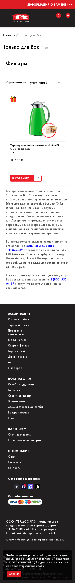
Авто (11, 362)
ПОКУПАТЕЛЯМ (19, 379)
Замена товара (18, 401)
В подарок (15, 368)
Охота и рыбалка (19, 319)
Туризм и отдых (18, 325)
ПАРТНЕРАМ (17, 429)
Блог (11, 418)
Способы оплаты (20, 496)
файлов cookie (35, 566)
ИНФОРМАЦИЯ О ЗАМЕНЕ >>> (49, 4)
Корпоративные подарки (24, 440)
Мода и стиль (17, 340)
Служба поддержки (21, 384)
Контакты (14, 468)
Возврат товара (18, 412)
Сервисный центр (19, 395)
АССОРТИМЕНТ (19, 314)
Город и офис (17, 351)
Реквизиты (15, 462)
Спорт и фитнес (18, 345)
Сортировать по (16, 82)
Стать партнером (19, 434)
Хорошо (14, 573)
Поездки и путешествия (16, 332)
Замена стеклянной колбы (25, 407)
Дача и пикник (17, 357)
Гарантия (14, 390)
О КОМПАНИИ (19, 451)
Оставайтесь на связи (24, 478)
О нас (12, 456)
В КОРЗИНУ (21, 178)
